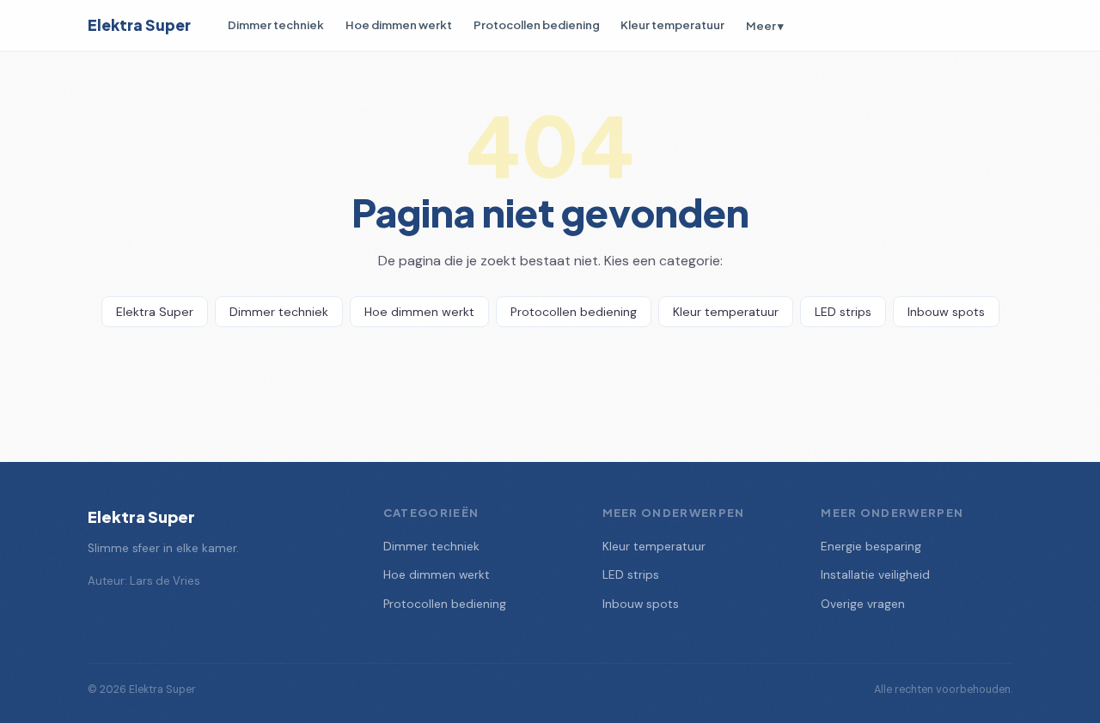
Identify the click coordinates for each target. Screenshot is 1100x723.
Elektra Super (139, 24)
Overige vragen (863, 604)
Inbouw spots (946, 311)
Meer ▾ (765, 25)
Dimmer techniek (276, 24)
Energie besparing (871, 546)
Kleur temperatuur (672, 24)
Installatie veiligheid (875, 575)
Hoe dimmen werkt (398, 24)
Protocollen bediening (537, 24)
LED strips (843, 311)
